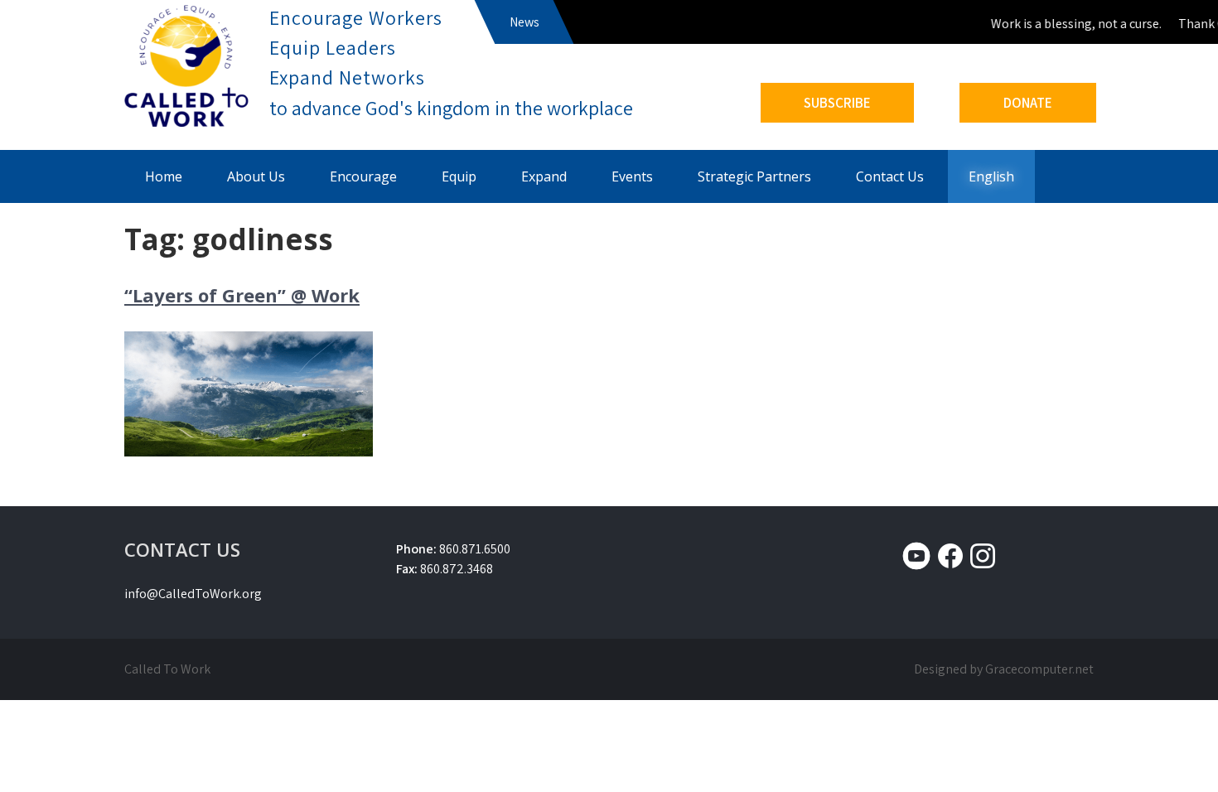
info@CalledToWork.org (193, 593)
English (991, 176)
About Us (256, 176)
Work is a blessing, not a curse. (1070, 23)
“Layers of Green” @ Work (242, 295)
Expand (544, 176)
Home (163, 176)
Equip (459, 176)
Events (632, 176)
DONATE (1027, 103)
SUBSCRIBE (837, 103)
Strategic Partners (754, 176)
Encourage (363, 176)
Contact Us (890, 176)
